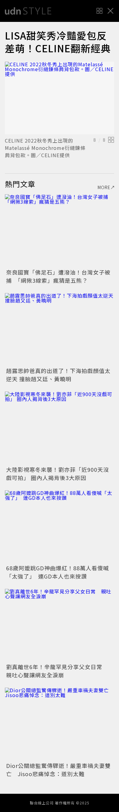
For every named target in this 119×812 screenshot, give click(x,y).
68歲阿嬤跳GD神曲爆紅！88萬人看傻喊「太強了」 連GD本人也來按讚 (57, 572)
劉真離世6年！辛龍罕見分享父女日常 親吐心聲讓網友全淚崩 (57, 671)
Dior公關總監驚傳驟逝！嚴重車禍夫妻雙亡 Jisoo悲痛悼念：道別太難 (58, 770)
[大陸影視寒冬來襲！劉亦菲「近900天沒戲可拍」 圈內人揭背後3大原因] (59, 428)
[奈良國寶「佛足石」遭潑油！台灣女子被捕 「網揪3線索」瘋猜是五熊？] (59, 230)
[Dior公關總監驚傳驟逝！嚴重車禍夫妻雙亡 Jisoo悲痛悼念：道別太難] (59, 724)
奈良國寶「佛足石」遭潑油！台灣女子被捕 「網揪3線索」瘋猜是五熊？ (58, 276)
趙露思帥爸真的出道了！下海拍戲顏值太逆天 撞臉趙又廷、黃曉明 (58, 375)
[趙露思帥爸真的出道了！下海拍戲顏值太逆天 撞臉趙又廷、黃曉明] (59, 329)
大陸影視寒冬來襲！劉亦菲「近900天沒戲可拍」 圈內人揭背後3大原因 (57, 473)
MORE (104, 187)
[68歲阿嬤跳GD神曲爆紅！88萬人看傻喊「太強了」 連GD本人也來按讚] (59, 526)
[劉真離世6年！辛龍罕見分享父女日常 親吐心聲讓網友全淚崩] (59, 625)
